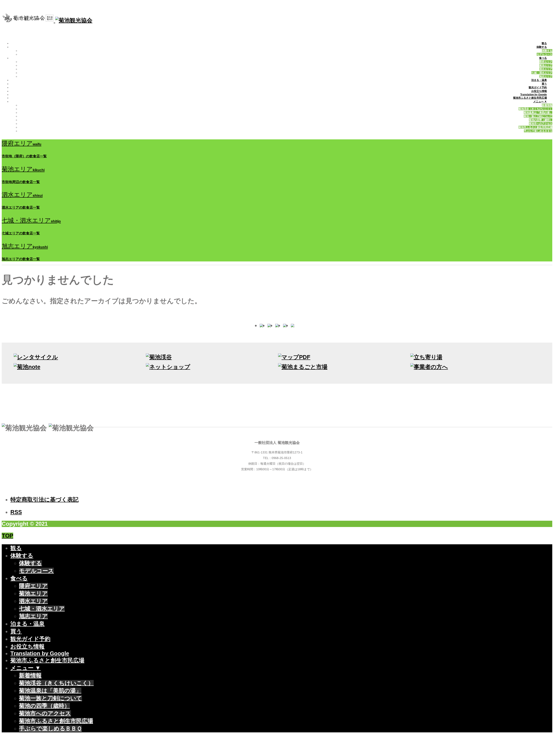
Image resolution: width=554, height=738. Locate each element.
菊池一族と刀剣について (538, 116)
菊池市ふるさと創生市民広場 (530, 97)
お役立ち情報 (539, 91)
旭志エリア (545, 76)
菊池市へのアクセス (540, 123)
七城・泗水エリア (541, 72)
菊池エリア (545, 65)
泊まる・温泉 (539, 80)
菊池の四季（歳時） (540, 119)
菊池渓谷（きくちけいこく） (535, 108)
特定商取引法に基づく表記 (44, 499)
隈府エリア (545, 61)
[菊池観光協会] (47, 20)
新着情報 (547, 105)
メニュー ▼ (540, 101)
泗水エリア (545, 69)
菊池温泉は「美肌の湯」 (538, 112)
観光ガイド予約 (538, 87)
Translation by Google (533, 94)
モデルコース (544, 54)
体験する (541, 46)
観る (544, 43)
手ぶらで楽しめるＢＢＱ (538, 130)
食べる (543, 58)
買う (544, 83)
